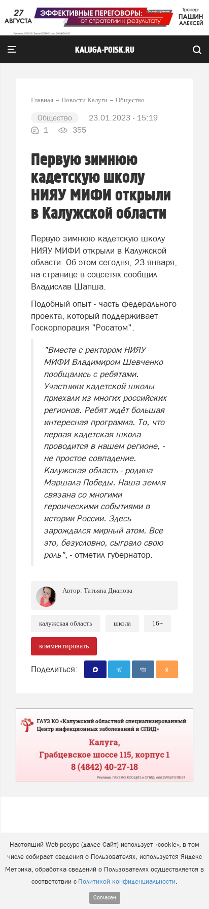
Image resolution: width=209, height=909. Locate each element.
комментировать (64, 646)
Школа (122, 623)
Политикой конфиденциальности (127, 881)
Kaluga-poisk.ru (104, 50)
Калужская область (65, 623)
